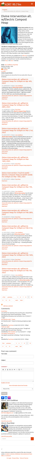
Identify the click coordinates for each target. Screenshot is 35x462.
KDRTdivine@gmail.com (7, 412)
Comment (4, 366)
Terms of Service (24, 458)
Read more (4, 99)
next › (16, 300)
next (16, 346)
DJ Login (9, 458)
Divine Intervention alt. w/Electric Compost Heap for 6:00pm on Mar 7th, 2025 (17, 187)
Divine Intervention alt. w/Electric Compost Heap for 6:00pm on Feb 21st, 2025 (17, 228)
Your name (4, 353)
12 (6, 300)
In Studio (3, 71)
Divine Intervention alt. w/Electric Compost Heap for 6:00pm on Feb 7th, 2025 (17, 270)
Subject (3, 360)
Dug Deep (15, 64)
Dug (6, 60)
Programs (4, 9)
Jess (12, 60)
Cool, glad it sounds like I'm (8, 333)
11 (3, 300)
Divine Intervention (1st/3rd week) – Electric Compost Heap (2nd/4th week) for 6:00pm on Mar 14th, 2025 (17, 175)
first (3, 343)
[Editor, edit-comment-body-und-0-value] (17, 375)
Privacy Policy (15, 458)
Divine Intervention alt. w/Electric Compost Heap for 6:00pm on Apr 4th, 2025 (17, 81)
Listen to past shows (6, 73)
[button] (3, 370)
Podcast (5, 69)
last (21, 346)
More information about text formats (18, 385)
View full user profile (6, 421)
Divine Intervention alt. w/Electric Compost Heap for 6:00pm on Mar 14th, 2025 (15, 159)
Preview (4, 393)
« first (3, 297)
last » (21, 300)
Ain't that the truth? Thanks (8, 319)
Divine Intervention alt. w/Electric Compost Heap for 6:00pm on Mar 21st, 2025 (17, 130)
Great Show (4, 311)
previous (8, 343)
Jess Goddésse (8, 64)
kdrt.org (25, 55)
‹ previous (9, 297)
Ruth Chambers (12, 331)
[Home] (11, 4)
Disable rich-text (5, 382)
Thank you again (5, 327)
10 (31, 297)
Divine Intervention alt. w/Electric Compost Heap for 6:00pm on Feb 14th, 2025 (17, 255)
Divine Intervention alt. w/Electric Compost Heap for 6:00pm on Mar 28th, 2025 (15, 105)
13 (9, 300)
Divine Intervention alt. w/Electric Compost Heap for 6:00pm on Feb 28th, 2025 (17, 212)
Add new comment (8, 306)
